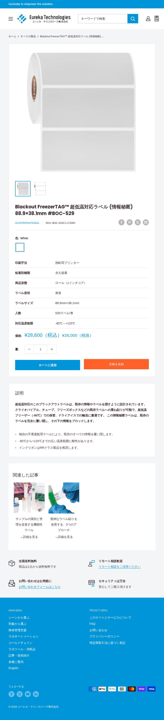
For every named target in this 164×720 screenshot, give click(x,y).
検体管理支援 (17, 630)
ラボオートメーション (23, 636)
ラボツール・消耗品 (22, 649)
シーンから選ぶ (19, 617)
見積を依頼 (116, 364)
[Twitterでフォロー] (20, 694)
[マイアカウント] (148, 18)
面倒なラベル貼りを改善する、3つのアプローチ (63, 524)
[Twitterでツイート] (138, 222)
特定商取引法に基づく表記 (107, 642)
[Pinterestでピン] (130, 222)
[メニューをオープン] (11, 19)
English (13, 668)
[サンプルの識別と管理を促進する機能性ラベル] (29, 498)
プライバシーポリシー (104, 636)
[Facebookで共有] (121, 222)
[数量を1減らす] (29, 349)
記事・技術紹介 (19, 655)
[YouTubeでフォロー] (28, 694)
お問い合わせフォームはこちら (40, 586)
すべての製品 (28, 36)
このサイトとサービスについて (110, 617)
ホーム (12, 36)
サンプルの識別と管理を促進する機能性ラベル (29, 524)
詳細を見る (30, 537)
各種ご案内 (16, 662)
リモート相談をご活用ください (120, 566)
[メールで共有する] (146, 222)
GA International (27, 222)
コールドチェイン (20, 642)
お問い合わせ (98, 630)
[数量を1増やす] (51, 349)
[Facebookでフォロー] (12, 694)
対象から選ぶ (17, 623)
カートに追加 (48, 365)
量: (17, 349)
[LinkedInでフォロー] (36, 694)
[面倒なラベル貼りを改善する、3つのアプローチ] (63, 498)
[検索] (132, 18)
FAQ (92, 623)
